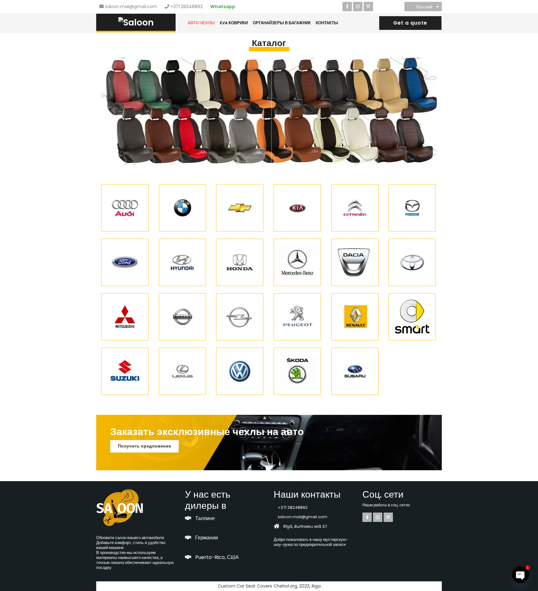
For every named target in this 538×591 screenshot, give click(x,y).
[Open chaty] (520, 574)
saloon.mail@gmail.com (131, 6)
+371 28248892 (186, 6)
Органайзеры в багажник (282, 23)
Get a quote (410, 22)
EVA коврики (234, 23)
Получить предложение (144, 446)
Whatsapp (222, 6)
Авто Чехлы (201, 23)
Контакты (327, 23)
